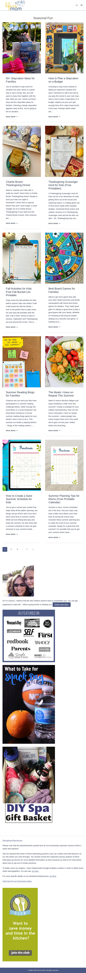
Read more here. (62, 604)
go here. (35, 871)
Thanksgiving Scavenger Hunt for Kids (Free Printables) (63, 185)
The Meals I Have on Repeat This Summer (61, 394)
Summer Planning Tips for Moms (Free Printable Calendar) (63, 499)
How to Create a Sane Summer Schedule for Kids (19, 499)
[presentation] (22, 47)
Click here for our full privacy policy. (17, 881)
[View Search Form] (81, 5)
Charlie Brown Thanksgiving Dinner (18, 183)
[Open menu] (77, 5)
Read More (12, 117)
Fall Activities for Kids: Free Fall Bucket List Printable (19, 292)
